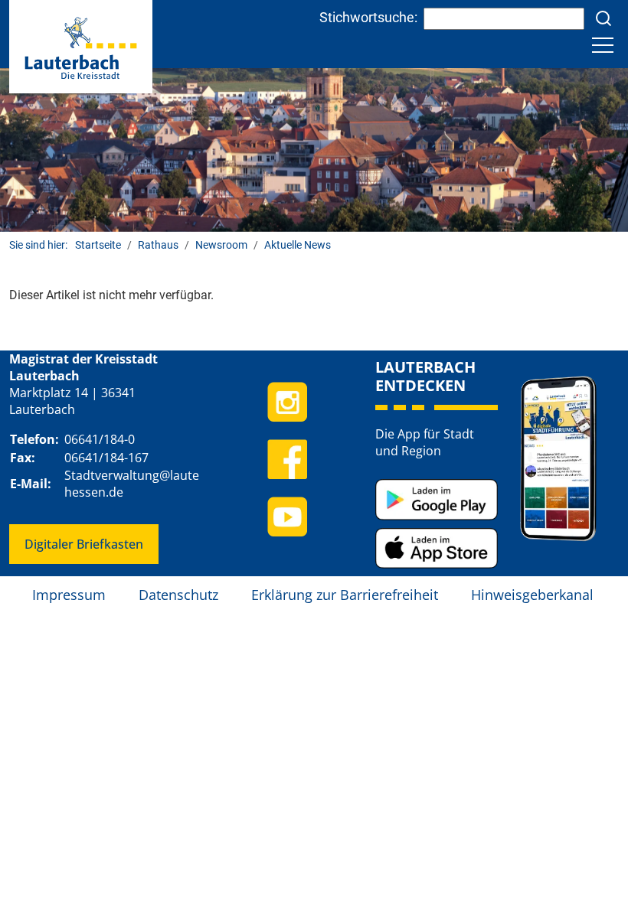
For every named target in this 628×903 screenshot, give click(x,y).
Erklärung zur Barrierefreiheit (344, 594)
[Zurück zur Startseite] (81, 45)
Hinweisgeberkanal (532, 594)
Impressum (69, 594)
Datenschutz (178, 594)
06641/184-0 (99, 439)
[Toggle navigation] (602, 45)
